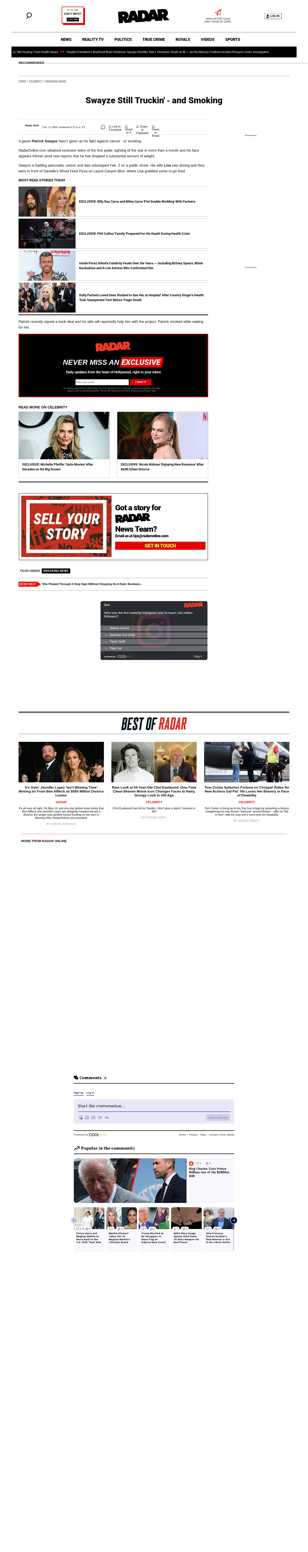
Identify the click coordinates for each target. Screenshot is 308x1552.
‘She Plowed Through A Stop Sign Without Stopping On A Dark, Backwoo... (92, 584)
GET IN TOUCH (160, 546)
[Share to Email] (156, 127)
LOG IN (274, 15)
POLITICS (123, 39)
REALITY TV (93, 39)
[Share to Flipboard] (142, 127)
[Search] (29, 17)
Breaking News (55, 81)
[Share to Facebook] (115, 127)
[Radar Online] (143, 16)
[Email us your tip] (73, 24)
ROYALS (183, 39)
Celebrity (36, 81)
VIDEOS (208, 39)
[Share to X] (129, 127)
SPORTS (232, 39)
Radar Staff (32, 125)
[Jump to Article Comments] (103, 127)
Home (22, 81)
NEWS (66, 39)
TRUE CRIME (153, 39)
